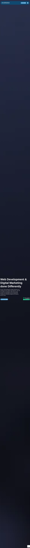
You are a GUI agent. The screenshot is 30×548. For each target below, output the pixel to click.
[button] (27, 3)
